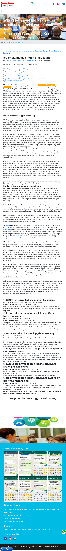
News (19, 529)
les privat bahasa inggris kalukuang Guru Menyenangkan (20, 71)
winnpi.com (34, 546)
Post (15, 529)
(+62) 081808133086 (15, 518)
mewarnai (17, 236)
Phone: (6, 518)
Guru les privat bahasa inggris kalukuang (15, 73)
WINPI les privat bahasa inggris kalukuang (15, 69)
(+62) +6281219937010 (14, 515)
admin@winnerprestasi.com (16, 521)
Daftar (11, 5)
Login (4, 5)
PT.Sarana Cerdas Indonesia (29, 548)
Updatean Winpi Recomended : (12, 81)
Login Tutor (37, 529)
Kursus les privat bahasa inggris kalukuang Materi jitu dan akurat (22, 77)
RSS (50, 529)
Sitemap (44, 529)
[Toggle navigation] (3, 11)
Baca (8, 225)
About (11, 529)
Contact (24, 529)
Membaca (6, 230)
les (9, 161)
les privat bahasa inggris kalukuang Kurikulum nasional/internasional (23, 79)
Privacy (30, 529)
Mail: (6, 521)
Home (3, 42)
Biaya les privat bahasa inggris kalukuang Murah (17, 75)
